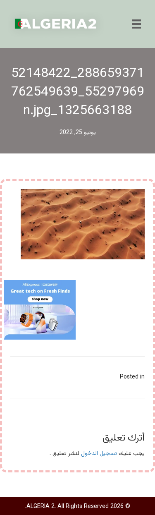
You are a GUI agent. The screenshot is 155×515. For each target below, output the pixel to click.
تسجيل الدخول (99, 453)
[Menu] (136, 24)
